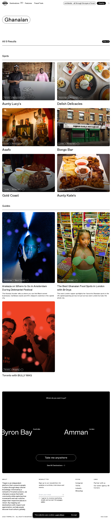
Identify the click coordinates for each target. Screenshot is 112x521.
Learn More (59, 515)
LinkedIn (78, 488)
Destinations (16, 3)
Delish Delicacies (69, 104)
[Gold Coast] (28, 173)
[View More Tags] (23, 98)
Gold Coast (10, 196)
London (6, 144)
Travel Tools (38, 3)
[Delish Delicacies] (83, 81)
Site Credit (104, 516)
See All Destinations (54, 465)
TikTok (77, 486)
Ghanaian (70, 280)
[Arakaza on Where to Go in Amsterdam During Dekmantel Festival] (28, 247)
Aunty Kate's (66, 196)
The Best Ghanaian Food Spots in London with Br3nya (80, 288)
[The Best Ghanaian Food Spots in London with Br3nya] (83, 247)
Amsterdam (63, 98)
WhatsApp (79, 491)
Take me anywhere (56, 457)
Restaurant (16, 98)
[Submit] (63, 494)
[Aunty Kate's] (83, 173)
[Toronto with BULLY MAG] (28, 336)
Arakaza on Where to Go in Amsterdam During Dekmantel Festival (24, 288)
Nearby (101, 3)
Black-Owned (20, 280)
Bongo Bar (65, 150)
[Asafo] (28, 127)
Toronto (7, 98)
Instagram (79, 483)
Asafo (6, 150)
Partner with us (99, 483)
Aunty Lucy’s (11, 104)
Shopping (15, 370)
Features (28, 3)
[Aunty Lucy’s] (28, 81)
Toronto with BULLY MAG (17, 375)
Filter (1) (106, 41)
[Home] (5, 3)
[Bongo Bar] (83, 127)
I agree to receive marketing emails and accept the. (51, 500)
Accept (74, 515)
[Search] (109, 3)
